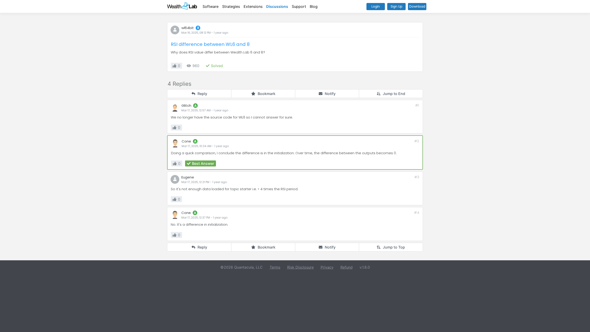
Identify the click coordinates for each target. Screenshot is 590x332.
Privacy (327, 267)
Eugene (187, 177)
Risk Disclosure (300, 267)
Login (376, 6)
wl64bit (187, 27)
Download (417, 6)
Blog (314, 6)
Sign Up (396, 6)
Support (299, 6)
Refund (346, 267)
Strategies (231, 6)
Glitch (186, 105)
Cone (186, 141)
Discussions (277, 6)
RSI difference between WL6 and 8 (210, 44)
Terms (275, 267)
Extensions (253, 6)
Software (210, 6)
